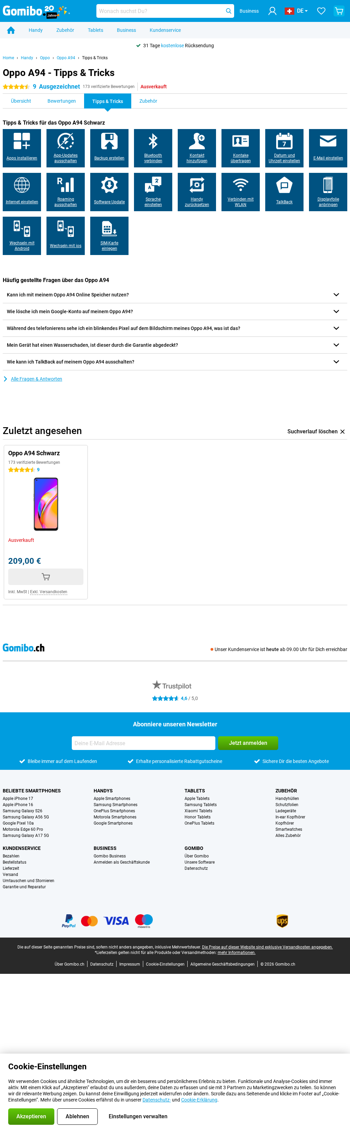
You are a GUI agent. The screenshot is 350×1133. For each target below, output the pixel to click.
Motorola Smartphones (115, 817)
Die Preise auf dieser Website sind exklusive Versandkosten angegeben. (267, 947)
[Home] (11, 30)
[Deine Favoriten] (321, 11)
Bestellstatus (14, 862)
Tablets (95, 30)
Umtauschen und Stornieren (28, 880)
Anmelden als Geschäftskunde (122, 862)
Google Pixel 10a (18, 823)
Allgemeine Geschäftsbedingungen (222, 964)
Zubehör (65, 30)
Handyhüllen (287, 798)
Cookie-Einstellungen (165, 964)
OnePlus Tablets (199, 823)
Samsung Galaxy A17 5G (26, 835)
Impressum (129, 964)
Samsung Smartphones (115, 804)
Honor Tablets (198, 817)
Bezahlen (11, 856)
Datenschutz (196, 868)
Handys (103, 790)
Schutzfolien (286, 804)
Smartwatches (288, 829)
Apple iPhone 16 (18, 804)
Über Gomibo (197, 856)
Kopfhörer (284, 823)
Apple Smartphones (112, 798)
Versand (10, 874)
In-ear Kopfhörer (290, 817)
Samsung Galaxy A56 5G (26, 817)
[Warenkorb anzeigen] (339, 11)
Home (8, 57)
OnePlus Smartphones (114, 811)
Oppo (45, 57)
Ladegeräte (285, 811)
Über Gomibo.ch (69, 964)
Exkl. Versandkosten (48, 591)
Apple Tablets (197, 798)
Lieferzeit (11, 868)
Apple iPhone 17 (18, 798)
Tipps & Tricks (95, 57)
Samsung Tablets (201, 804)
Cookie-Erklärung (199, 1100)
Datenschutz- (157, 1100)
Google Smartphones (113, 823)
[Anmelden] (272, 11)
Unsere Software (200, 862)
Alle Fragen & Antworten (36, 379)
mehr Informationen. (237, 952)
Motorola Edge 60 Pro (23, 829)
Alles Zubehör (288, 835)
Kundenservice (165, 30)
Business (126, 30)
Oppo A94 (66, 57)
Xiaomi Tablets (198, 811)
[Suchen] (228, 10)
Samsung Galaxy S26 (22, 811)
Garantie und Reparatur (24, 886)
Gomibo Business (110, 856)
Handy (36, 30)
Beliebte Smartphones (32, 790)
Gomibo (194, 848)
